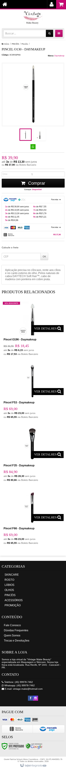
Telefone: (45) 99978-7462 (18, 682)
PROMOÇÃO (13, 605)
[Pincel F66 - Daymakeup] (32, 518)
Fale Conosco (12, 625)
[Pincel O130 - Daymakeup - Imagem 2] (40, 135)
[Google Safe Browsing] (34, 746)
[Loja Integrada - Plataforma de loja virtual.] (33, 765)
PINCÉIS (15, 44)
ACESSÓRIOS (14, 600)
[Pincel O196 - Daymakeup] (32, 329)
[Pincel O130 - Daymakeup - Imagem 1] (25, 135)
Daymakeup (59, 56)
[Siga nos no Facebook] (30, 698)
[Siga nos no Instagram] (35, 698)
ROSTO (9, 579)
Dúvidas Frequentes (16, 630)
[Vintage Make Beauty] (33, 18)
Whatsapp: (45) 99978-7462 (19, 685)
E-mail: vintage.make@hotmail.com (23, 688)
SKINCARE (12, 574)
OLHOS (9, 590)
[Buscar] (49, 33)
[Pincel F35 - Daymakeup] (32, 455)
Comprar (36, 183)
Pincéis (24, 44)
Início (6, 44)
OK (44, 256)
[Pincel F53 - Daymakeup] (32, 392)
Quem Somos (12, 635)
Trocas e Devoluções (16, 640)
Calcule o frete (10, 247)
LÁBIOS (9, 584)
